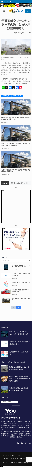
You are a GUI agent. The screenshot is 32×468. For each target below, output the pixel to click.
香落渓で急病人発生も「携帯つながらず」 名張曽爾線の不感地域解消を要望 (19, 183)
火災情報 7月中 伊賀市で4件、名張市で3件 (21, 290)
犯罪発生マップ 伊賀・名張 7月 (21, 282)
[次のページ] (18, 307)
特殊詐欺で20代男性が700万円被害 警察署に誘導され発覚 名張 (15, 118)
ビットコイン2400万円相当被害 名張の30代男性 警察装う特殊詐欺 (15, 144)
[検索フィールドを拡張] (28, 11)
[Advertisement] (16, 206)
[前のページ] (13, 307)
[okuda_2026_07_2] (16, 7)
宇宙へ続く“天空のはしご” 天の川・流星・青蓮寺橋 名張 (21, 266)
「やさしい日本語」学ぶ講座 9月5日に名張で (21, 274)
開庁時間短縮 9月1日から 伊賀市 (21, 299)
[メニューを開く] (4, 11)
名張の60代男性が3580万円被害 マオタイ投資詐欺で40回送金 (15, 170)
